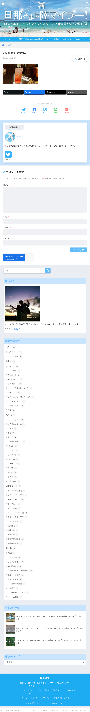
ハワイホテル (14, 356)
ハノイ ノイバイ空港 (17, 513)
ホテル (10, 361)
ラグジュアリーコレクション (20, 397)
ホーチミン (13, 464)
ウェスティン (14, 384)
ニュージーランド (16, 442)
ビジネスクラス (79, 39)
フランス (12, 450)
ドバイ (12, 437)
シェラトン (13, 392)
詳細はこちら (17, 329)
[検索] (48, 270)
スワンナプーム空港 (17, 495)
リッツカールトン (16, 401)
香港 (47, 690)
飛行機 (10, 548)
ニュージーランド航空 (18, 592)
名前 (6, 216)
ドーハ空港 (13, 508)
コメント (8, 185)
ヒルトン (13, 366)
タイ (11, 433)
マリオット (14, 375)
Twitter (8, 159)
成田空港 (13, 526)
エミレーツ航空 (15, 575)
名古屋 (12, 477)
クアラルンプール (16, 424)
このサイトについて (8, 39)
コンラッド (13, 370)
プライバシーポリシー (62, 698)
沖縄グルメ (13, 481)
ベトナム (13, 459)
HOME (46, 677)
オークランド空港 (16, 491)
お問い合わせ (46, 698)
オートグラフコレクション (20, 388)
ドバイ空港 (13, 504)
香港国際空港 (14, 543)
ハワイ (48, 39)
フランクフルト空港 (17, 517)
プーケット (13, 455)
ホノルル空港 (14, 521)
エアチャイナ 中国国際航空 (20, 571)
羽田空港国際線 (15, 539)
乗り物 (12, 472)
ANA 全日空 (14, 557)
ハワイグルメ (14, 352)
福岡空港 (12, 530)
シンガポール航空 (16, 584)
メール (7, 227)
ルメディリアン (15, 406)
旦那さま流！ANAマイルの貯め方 (31, 39)
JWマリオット (15, 379)
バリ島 (12, 446)
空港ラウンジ (66, 39)
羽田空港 (12, 535)
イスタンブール (15, 420)
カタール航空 (14, 579)
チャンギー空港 (15, 499)
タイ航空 (13, 588)
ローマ (12, 468)
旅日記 (56, 39)
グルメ (12, 428)
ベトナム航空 (14, 597)
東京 (11, 410)
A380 (11, 553)
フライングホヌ (15, 562)
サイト (6, 238)
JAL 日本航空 (14, 566)
